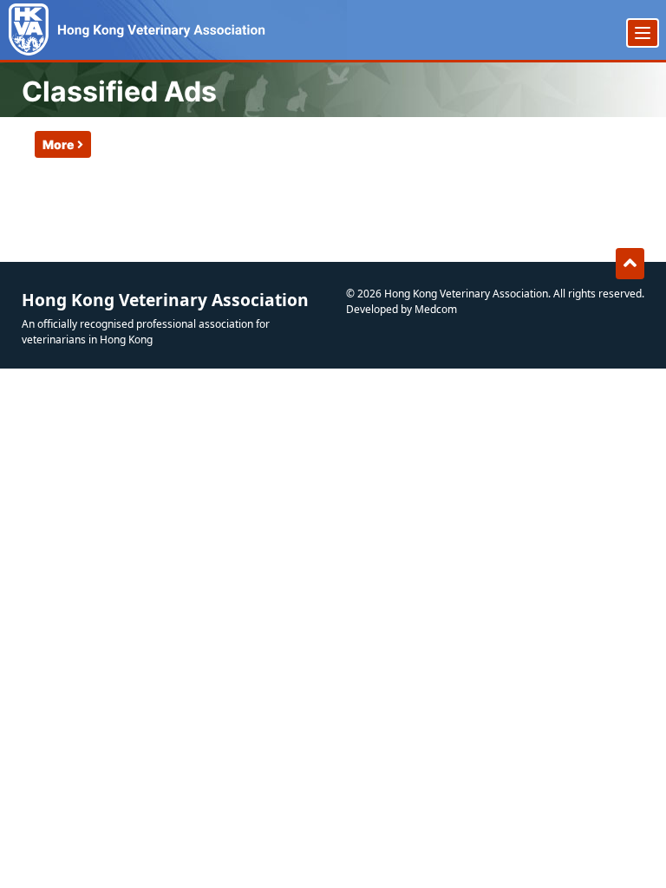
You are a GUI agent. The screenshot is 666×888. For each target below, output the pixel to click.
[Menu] (642, 33)
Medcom (436, 309)
